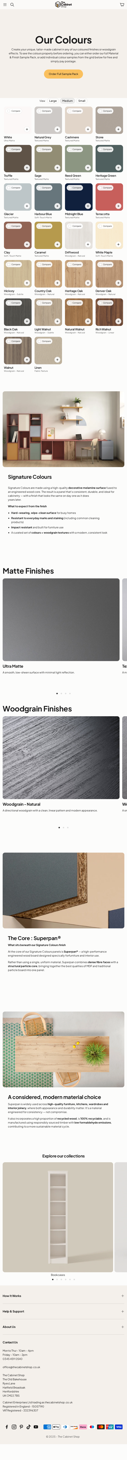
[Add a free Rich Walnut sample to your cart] (118, 321)
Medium (67, 100)
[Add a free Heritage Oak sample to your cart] (88, 283)
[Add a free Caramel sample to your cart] (57, 244)
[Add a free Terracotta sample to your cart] (118, 206)
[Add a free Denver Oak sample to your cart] (118, 283)
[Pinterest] (21, 1427)
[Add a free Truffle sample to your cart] (27, 168)
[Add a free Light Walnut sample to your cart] (57, 321)
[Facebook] (6, 1427)
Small (81, 100)
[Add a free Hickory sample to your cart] (27, 283)
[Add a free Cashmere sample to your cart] (88, 129)
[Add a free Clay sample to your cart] (27, 244)
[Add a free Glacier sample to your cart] (27, 206)
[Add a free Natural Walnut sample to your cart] (88, 321)
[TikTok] (28, 1427)
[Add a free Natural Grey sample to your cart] (57, 129)
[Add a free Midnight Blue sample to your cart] (88, 206)
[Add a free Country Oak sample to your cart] (57, 283)
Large (53, 100)
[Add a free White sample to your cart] (27, 129)
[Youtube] (36, 1427)
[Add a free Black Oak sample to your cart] (27, 321)
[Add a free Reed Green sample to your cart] (88, 168)
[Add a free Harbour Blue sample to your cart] (57, 206)
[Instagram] (14, 1427)
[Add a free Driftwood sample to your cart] (88, 244)
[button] (5, 4)
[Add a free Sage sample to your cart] (57, 168)
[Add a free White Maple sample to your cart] (118, 244)
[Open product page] (58, 1217)
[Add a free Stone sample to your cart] (118, 129)
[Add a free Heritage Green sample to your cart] (118, 168)
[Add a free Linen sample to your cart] (57, 360)
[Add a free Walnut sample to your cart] (27, 360)
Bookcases (58, 1275)
